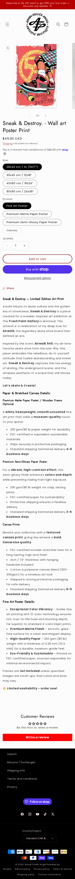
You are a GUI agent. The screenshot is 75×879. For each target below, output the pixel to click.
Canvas (14, 231)
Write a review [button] (37, 737)
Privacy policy (42, 869)
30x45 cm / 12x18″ (19, 175)
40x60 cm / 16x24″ (20, 183)
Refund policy (22, 869)
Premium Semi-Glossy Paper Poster (32, 222)
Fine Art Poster (17, 206)
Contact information (49, 874)
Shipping (8, 143)
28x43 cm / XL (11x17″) (22, 167)
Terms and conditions (22, 779)
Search (12, 754)
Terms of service (62, 869)
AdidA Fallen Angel (35, 864)
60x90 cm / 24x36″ (20, 191)
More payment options (37, 278)
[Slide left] (29, 116)
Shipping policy (26, 874)
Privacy (12, 787)
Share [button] (10, 288)
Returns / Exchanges (21, 762)
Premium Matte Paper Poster (27, 214)
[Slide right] (46, 116)
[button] (7, 24)
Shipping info (16, 770)
